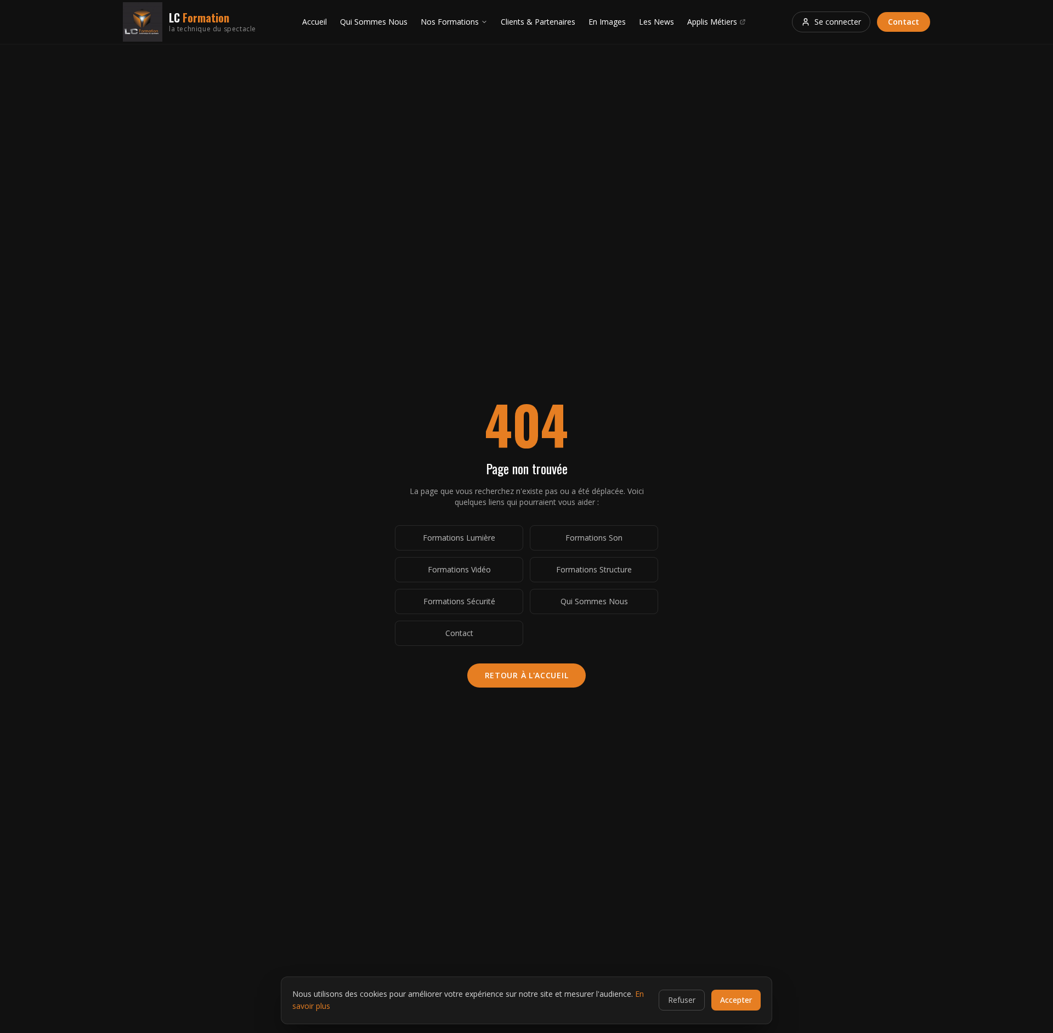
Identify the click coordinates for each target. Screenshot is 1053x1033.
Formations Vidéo (459, 569)
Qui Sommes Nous (373, 21)
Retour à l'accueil (527, 675)
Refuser (681, 1000)
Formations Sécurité (459, 601)
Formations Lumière (459, 537)
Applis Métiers (712, 21)
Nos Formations (450, 21)
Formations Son (593, 537)
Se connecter (837, 21)
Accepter (736, 1000)
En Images (607, 21)
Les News (656, 21)
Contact (903, 21)
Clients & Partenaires (538, 21)
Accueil (314, 21)
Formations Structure (594, 569)
